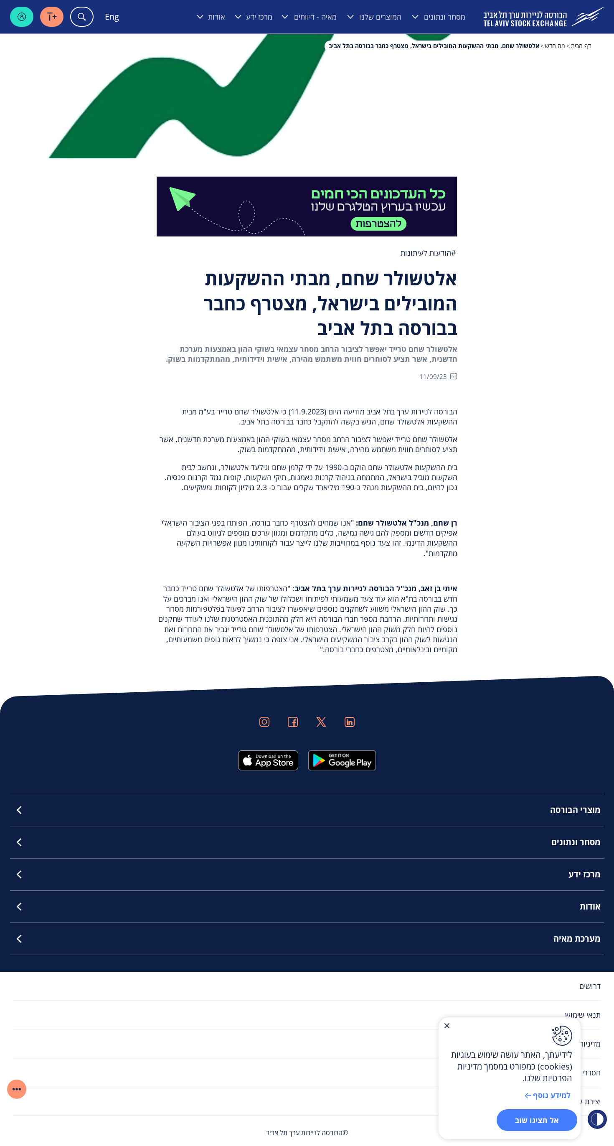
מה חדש (555, 46)
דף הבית (581, 46)
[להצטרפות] (307, 206)
